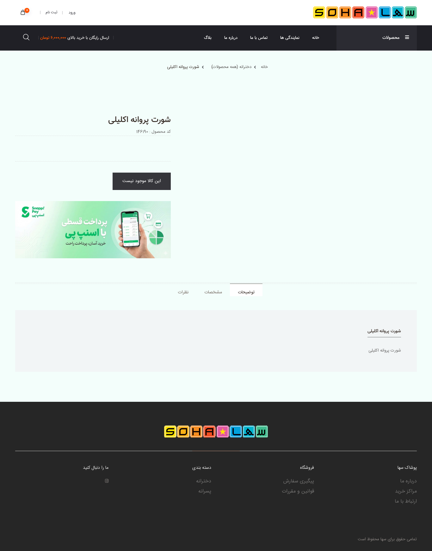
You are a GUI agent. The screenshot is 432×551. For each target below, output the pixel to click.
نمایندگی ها (289, 38)
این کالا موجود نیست (141, 181)
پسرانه (204, 491)
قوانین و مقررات (298, 491)
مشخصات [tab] (213, 292)
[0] (22, 13)
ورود (72, 12)
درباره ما (231, 38)
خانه (315, 38)
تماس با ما (259, 38)
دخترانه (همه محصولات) (231, 67)
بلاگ (208, 38)
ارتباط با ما (406, 501)
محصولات (390, 37)
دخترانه (203, 481)
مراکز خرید (406, 491)
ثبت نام (51, 12)
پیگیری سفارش (298, 481)
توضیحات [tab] (246, 292)
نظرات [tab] (183, 292)
